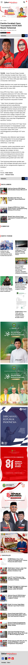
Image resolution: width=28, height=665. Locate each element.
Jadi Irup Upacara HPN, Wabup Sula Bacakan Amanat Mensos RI (17, 189)
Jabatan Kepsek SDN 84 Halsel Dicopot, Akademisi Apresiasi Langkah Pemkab (16, 597)
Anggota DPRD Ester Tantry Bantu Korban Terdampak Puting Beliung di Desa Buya (17, 209)
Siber (8, 662)
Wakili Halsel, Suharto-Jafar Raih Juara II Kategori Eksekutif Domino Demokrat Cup (17, 569)
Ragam (5, 20)
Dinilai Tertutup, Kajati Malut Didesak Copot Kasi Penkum (16, 605)
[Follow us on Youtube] (12, 658)
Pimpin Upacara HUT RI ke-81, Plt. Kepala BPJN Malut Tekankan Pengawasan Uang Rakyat (17, 642)
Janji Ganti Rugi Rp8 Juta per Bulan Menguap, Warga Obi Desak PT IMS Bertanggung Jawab (17, 633)
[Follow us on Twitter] (6, 658)
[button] (26, 1)
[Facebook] (26, 35)
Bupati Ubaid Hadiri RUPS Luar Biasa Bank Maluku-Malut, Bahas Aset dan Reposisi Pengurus (17, 615)
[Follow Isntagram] (9, 658)
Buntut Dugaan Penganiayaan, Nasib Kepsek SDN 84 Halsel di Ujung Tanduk (17, 624)
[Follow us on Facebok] (2, 658)
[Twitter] (23, 35)
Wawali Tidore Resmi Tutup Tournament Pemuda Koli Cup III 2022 (17, 218)
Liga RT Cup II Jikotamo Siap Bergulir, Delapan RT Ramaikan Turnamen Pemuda (17, 579)
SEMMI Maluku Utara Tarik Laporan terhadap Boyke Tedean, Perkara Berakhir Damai (21, 314)
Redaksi (3, 662)
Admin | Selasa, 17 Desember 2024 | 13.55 (8, 30)
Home (1, 20)
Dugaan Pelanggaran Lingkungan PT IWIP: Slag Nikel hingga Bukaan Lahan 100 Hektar (21, 251)
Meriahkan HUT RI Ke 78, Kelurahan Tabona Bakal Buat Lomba (16, 199)
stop (9, 32)
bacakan (4, 32)
